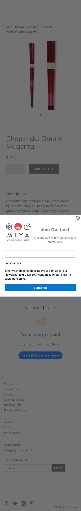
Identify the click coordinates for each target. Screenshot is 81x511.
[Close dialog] (78, 218)
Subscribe (40, 287)
